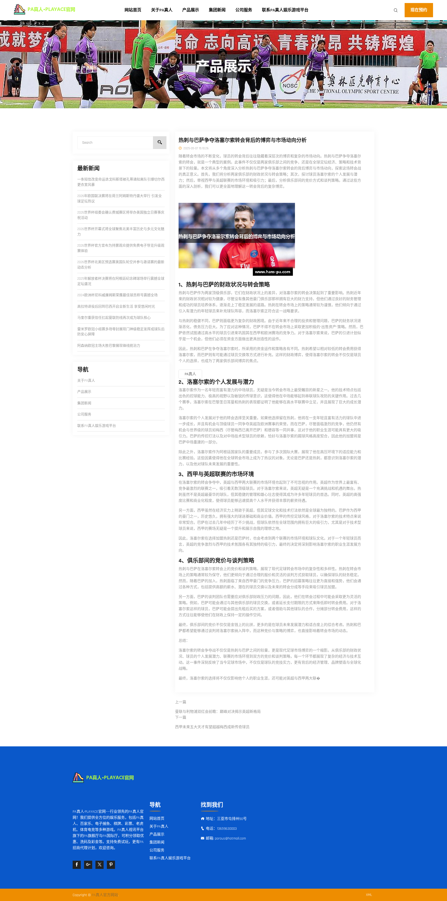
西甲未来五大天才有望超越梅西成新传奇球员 (212, 727)
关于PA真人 (162, 10)
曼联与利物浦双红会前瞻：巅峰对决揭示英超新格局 (218, 711)
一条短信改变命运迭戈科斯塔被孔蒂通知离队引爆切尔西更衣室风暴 (121, 182)
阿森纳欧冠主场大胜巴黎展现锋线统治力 (108, 345)
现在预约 (418, 10)
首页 (76, 68)
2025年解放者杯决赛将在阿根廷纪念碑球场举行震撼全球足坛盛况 (120, 281)
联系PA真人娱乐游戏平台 (285, 10)
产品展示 (190, 10)
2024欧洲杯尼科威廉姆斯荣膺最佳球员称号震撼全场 (117, 295)
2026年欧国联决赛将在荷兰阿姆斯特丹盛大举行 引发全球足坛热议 (119, 199)
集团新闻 (217, 10)
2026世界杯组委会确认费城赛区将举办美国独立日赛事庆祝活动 (120, 215)
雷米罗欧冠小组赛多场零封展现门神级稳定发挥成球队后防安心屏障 (121, 332)
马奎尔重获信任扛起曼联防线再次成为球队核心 (114, 318)
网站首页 (133, 10)
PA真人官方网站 (105, 895)
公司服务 (243, 10)
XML (369, 894)
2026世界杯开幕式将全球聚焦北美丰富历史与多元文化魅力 (120, 232)
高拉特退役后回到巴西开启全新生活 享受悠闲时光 (116, 306)
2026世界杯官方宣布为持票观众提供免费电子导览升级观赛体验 (120, 248)
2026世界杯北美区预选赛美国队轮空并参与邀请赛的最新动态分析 (120, 265)
